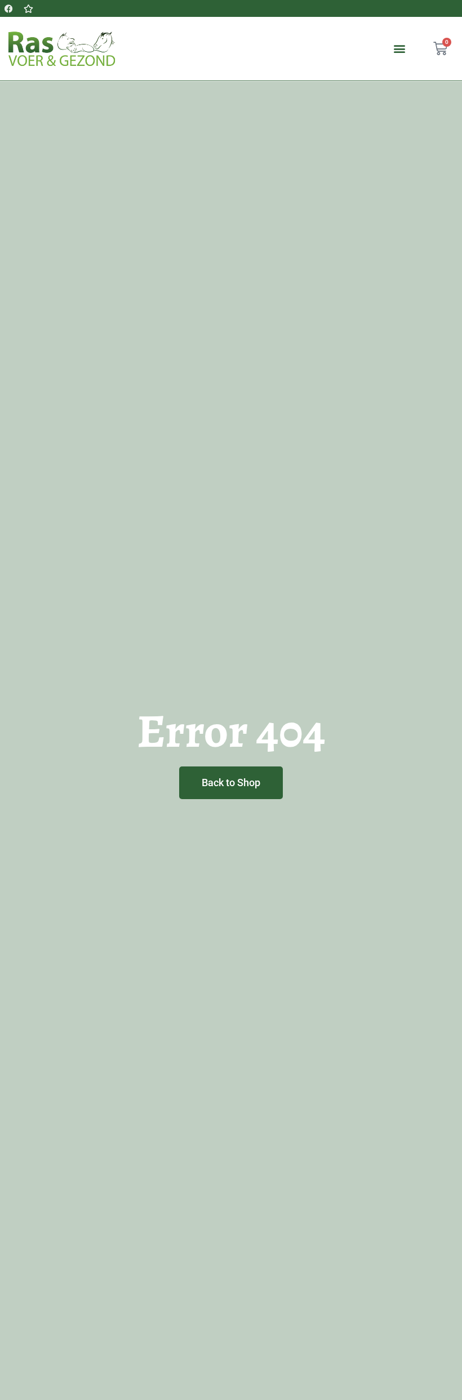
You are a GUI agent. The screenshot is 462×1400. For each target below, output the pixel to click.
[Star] (28, 8)
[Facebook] (8, 8)
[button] (399, 48)
